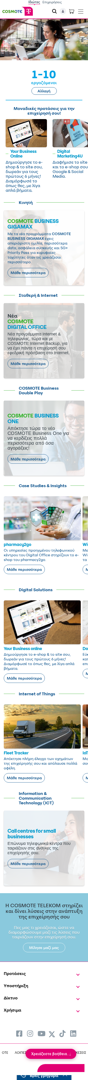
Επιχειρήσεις (52, 2)
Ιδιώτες (34, 2)
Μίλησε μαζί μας (44, 947)
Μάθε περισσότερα (28, 272)
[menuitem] (19, 1033)
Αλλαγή (44, 91)
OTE (5, 1052)
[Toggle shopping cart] (71, 11)
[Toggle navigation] (80, 10)
